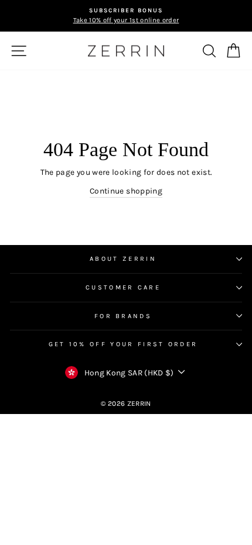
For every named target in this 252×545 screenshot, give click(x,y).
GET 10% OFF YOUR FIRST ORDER (123, 344)
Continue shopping (126, 190)
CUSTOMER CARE (123, 287)
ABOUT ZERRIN (123, 259)
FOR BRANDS (123, 316)
